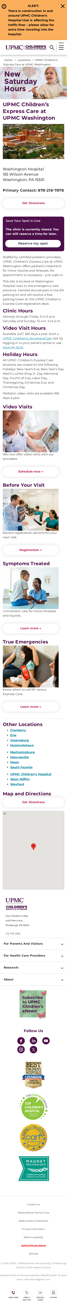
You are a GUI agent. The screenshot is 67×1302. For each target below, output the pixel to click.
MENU (61, 43)
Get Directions (33, 203)
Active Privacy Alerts (33, 1245)
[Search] (52, 47)
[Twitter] (33, 1049)
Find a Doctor (27, 1298)
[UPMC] (26, 47)
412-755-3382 (13, 933)
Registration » (31, 550)
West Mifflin (20, 779)
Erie (13, 735)
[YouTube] (46, 1041)
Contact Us (33, 1204)
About (8, 979)
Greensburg (19, 740)
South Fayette (21, 767)
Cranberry (18, 730)
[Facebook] (21, 1041)
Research (11, 967)
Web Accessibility (33, 1237)
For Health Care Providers (24, 955)
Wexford (17, 784)
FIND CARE (13, 1297)
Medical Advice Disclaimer (33, 1220)
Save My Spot (13, 347)
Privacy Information (33, 1229)
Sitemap (33, 1253)
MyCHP (53, 1297)
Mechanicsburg (22, 752)
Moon (14, 762)
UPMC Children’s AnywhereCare (27, 338)
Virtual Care (40, 1298)
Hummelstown (22, 745)
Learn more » (30, 628)
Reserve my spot (33, 243)
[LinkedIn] (33, 1041)
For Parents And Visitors (23, 943)
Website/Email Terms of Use (33, 1212)
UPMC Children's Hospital (30, 774)
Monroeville (19, 757)
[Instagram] (21, 1050)
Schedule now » (30, 471)
